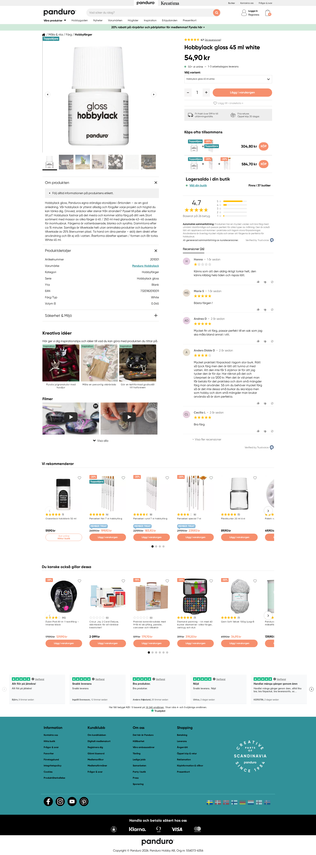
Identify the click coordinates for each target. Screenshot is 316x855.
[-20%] (210, 169)
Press (136, 777)
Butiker (231, 3)
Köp (263, 146)
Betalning (182, 735)
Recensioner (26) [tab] (193, 249)
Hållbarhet (138, 741)
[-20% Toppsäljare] (210, 151)
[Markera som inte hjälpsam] (265, 282)
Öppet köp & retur (187, 753)
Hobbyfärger (83, 34)
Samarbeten (139, 765)
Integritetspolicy (52, 765)
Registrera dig (95, 747)
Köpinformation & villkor (190, 765)
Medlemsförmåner (97, 765)
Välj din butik (198, 185)
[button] (55, 20)
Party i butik (139, 771)
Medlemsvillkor (96, 759)
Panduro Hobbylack (145, 266)
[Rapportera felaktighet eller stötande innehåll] (272, 282)
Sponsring (138, 784)
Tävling (136, 753)
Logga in (253, 11)
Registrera (253, 14)
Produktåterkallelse (54, 777)
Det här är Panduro (143, 735)
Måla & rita (55, 34)
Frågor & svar (265, 3)
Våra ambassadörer (144, 747)
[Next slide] (153, 94)
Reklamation (184, 759)
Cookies (48, 772)
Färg (69, 34)
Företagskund (51, 759)
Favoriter (49, 753)
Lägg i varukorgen (242, 92)
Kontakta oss (246, 3)
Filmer (47, 399)
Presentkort (183, 771)
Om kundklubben (97, 735)
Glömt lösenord (96, 753)
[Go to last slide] (47, 94)
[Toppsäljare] (194, 151)
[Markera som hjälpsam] (258, 282)
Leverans (182, 741)
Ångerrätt (182, 747)
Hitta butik (49, 741)
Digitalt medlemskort (99, 741)
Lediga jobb (139, 759)
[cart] (267, 13)
